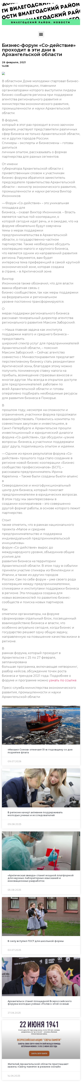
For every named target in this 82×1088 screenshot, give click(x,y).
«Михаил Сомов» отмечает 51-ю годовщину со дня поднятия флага (40, 751)
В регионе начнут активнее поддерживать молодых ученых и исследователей (35, 813)
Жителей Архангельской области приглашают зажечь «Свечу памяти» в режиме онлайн (38, 1065)
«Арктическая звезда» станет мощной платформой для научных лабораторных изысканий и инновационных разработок (41, 878)
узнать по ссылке (62, 680)
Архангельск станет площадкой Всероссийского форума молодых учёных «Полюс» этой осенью (40, 1002)
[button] (41, 34)
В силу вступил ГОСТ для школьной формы (36, 941)
